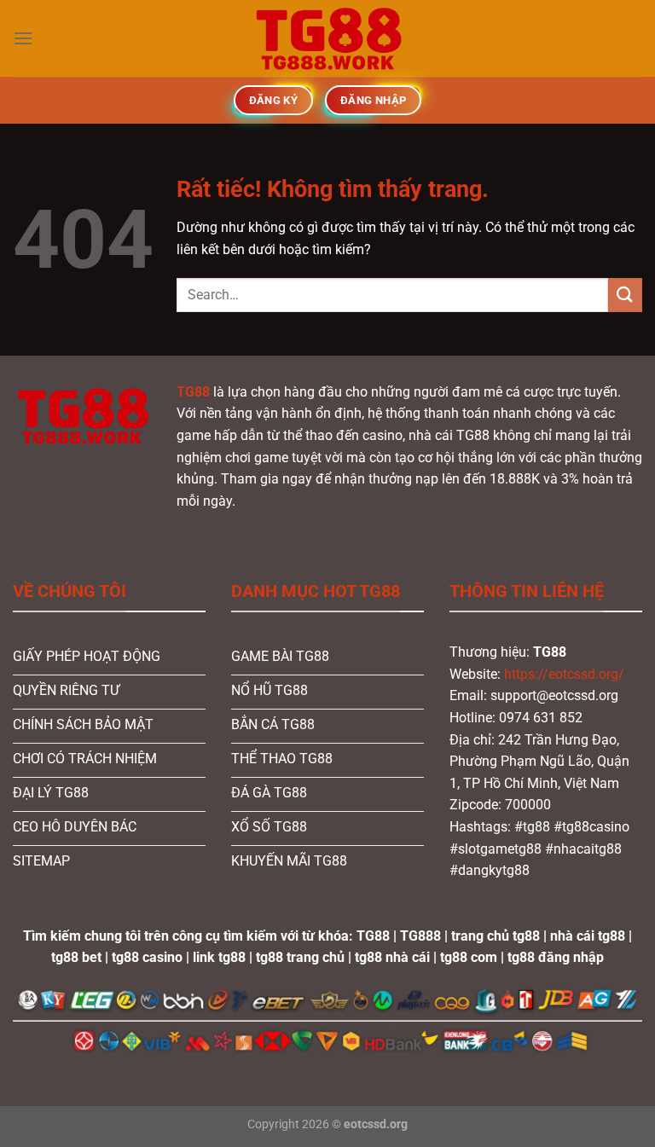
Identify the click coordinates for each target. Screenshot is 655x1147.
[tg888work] (327, 38)
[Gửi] (625, 294)
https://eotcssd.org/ (564, 674)
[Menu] (23, 38)
